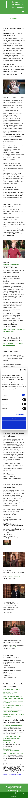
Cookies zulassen (14, 418)
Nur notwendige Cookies (14, 427)
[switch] (24, 399)
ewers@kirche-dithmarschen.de (14, 576)
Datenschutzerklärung (8, 793)
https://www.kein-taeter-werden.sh (12, 774)
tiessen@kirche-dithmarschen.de (14, 646)
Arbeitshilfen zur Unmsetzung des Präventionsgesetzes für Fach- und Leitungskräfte (12, 738)
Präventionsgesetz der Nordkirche (12, 689)
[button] (14, 12)
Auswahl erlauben (14, 422)
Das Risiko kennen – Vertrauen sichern (13, 742)
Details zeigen (20, 414)
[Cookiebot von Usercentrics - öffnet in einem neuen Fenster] (20, 370)
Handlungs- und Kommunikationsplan (13, 753)
